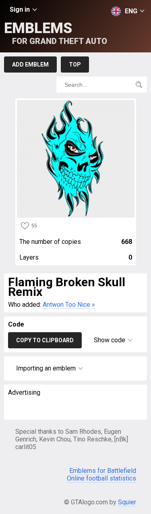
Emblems (55, 33)
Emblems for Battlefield (102, 470)
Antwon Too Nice (66, 304)
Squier (127, 502)
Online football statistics (101, 478)
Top (75, 64)
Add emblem (30, 64)
